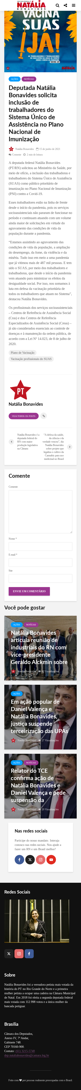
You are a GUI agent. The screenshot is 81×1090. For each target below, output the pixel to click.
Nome (13, 538)
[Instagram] (40, 859)
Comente (16, 154)
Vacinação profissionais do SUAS (31, 359)
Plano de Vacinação (22, 352)
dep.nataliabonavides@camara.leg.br (26, 1055)
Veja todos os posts (23, 416)
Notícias (29, 79)
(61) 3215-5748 (25, 1051)
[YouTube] (51, 859)
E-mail (13, 554)
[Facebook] (19, 859)
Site (11, 570)
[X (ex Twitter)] (30, 859)
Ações (14, 79)
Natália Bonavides (24, 149)
